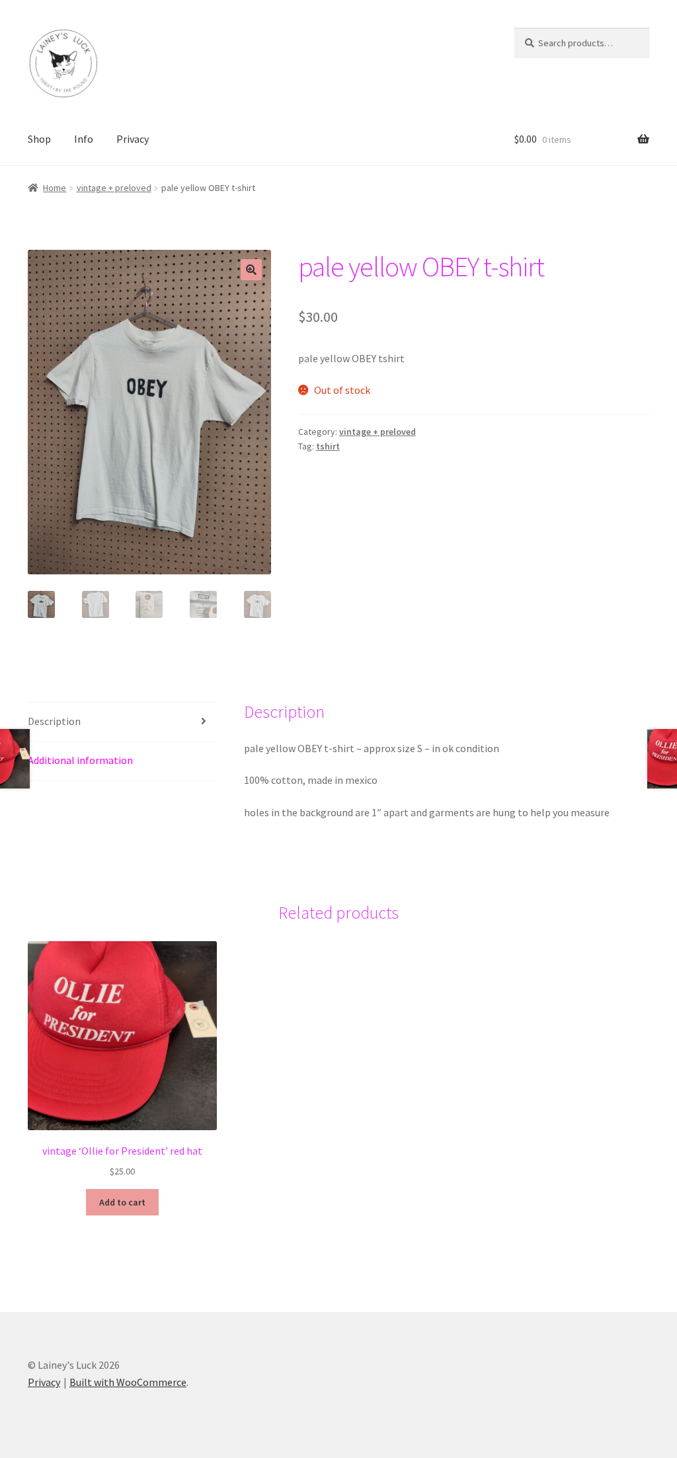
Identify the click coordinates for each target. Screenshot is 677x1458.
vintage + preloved (114, 188)
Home (54, 188)
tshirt (328, 446)
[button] (251, 269)
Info (83, 138)
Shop (39, 138)
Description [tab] (54, 721)
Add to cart (122, 1202)
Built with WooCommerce (127, 1382)
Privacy (132, 138)
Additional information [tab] (80, 760)
